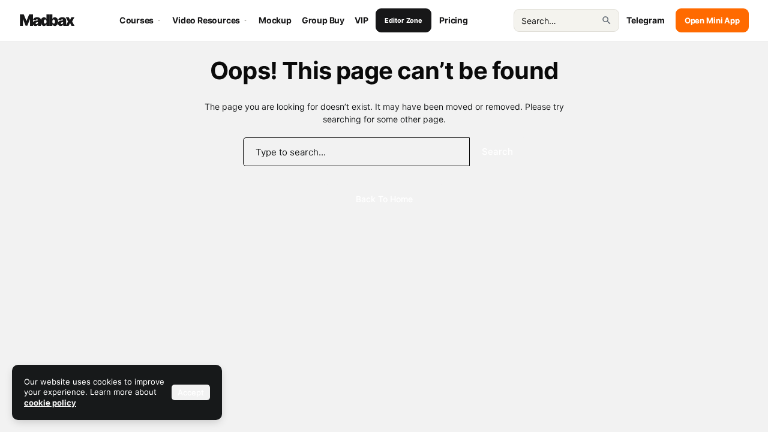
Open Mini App (712, 20)
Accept (191, 392)
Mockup (275, 20)
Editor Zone (403, 20)
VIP (361, 20)
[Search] (607, 20)
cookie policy (50, 402)
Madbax (46, 20)
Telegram (645, 20)
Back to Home (384, 199)
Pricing (453, 20)
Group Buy (323, 20)
